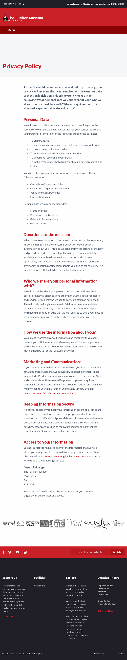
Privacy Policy (99, 654)
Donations (9, 617)
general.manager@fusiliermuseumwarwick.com (88, 4)
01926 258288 (118, 4)
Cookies (122, 654)
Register (118, 552)
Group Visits (39, 585)
